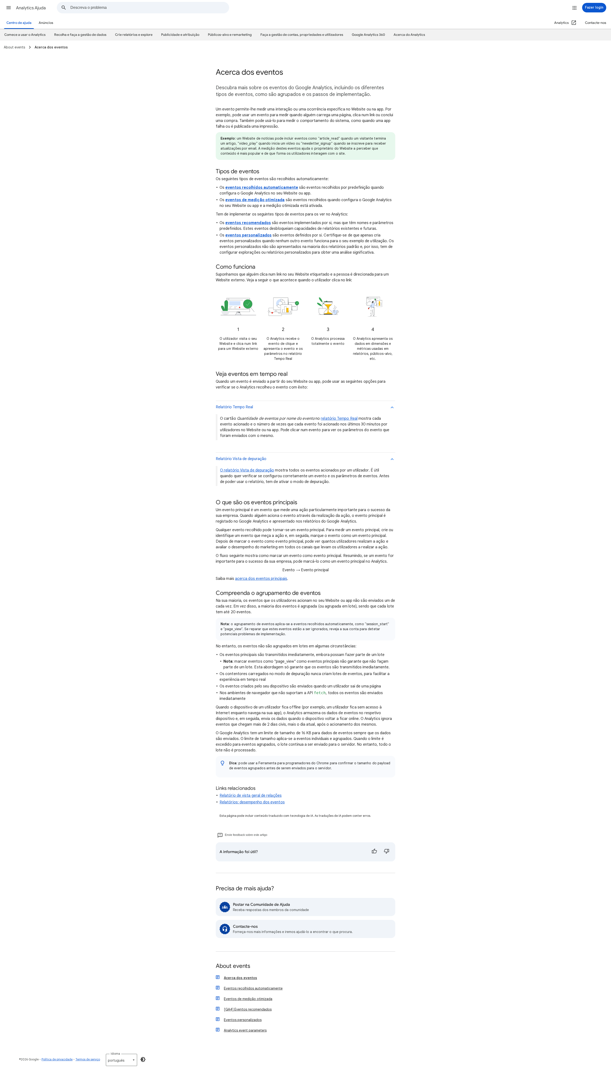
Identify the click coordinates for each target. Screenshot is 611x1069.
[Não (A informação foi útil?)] (386, 852)
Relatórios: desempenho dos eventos (252, 802)
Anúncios (46, 23)
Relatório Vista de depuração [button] (241, 458)
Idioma (115, 1053)
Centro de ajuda (19, 23)
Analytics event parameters (245, 1030)
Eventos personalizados (243, 1020)
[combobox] (149, 7)
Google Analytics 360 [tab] (368, 35)
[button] (8, 7)
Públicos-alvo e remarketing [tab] (230, 35)
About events (233, 966)
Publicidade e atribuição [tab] (180, 35)
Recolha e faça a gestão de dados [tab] (80, 35)
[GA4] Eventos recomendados (248, 1009)
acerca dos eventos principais (261, 578)
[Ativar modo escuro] (143, 1059)
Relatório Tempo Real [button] (234, 407)
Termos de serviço (87, 1059)
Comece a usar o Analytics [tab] (25, 35)
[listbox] (121, 1060)
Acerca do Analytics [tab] (409, 35)
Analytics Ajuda (31, 7)
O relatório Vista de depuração (247, 470)
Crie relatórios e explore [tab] (134, 35)
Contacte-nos (595, 23)
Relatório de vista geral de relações (251, 795)
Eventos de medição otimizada (248, 999)
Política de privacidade (57, 1059)
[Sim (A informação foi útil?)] (374, 852)
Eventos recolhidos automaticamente (253, 988)
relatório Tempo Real (339, 418)
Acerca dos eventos (240, 978)
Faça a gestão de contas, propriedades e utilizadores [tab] (301, 35)
